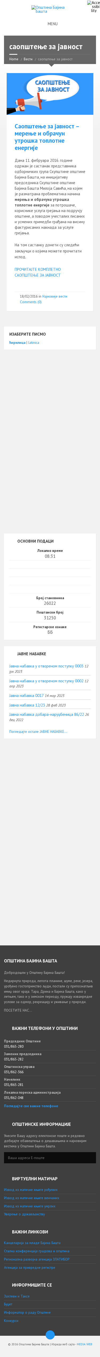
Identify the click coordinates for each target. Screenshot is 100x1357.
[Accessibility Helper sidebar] (93, 6)
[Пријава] (91, 1158)
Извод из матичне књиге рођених (31, 1189)
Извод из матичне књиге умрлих (29, 1206)
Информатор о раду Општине (27, 1312)
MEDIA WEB (84, 1344)
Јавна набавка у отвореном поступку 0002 (46, 680)
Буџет (8, 1304)
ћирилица (17, 342)
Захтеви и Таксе (17, 1296)
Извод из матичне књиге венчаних (31, 1198)
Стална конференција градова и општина (36, 1251)
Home (13, 59)
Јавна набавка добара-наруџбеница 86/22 (46, 714)
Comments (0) (31, 302)
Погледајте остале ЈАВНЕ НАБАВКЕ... (38, 731)
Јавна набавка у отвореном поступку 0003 (46, 666)
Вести (28, 59)
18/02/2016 (29, 296)
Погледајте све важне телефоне (31, 1106)
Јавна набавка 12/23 (27, 705)
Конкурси (11, 1320)
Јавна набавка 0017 (26, 695)
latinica (33, 342)
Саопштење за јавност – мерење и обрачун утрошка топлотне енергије (47, 136)
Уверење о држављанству (24, 1214)
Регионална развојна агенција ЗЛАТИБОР (36, 1259)
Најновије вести (54, 296)
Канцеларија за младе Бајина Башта (32, 1243)
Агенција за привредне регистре (29, 1267)
